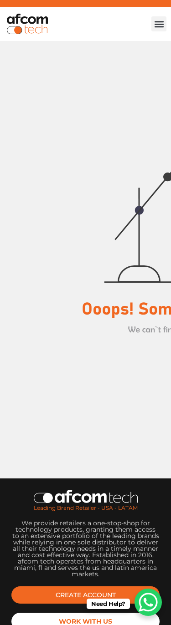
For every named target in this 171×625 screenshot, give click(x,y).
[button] (158, 23)
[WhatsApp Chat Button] (148, 602)
